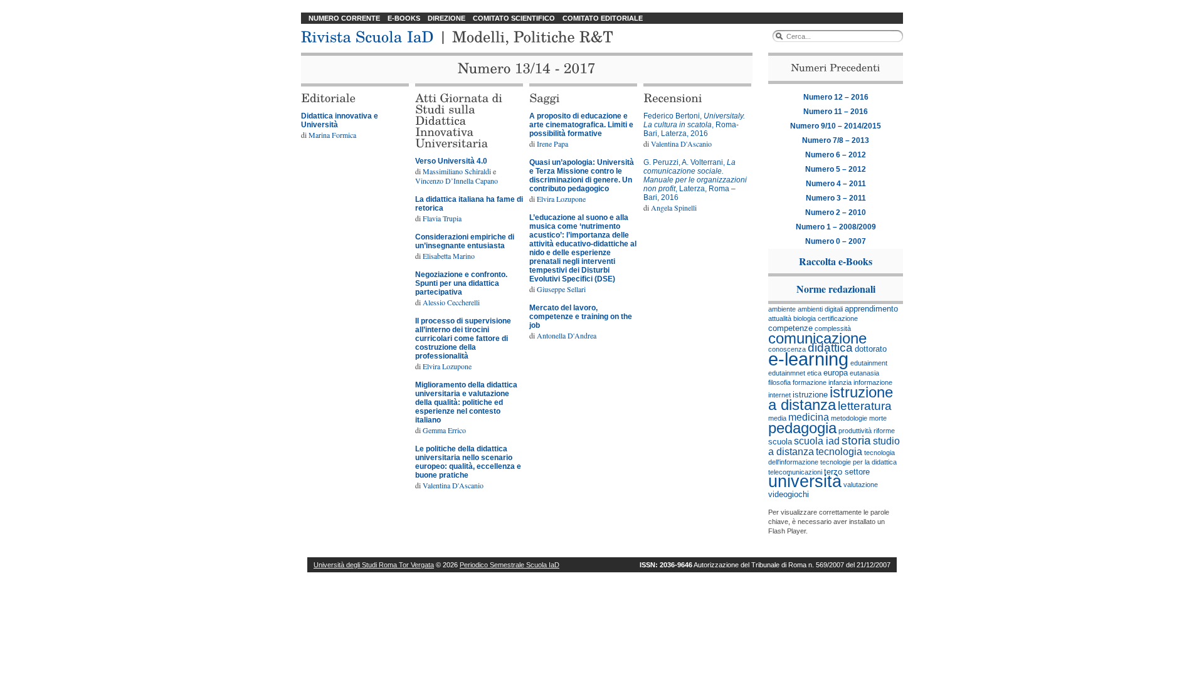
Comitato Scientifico (514, 18)
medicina (808, 417)
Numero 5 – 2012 (835, 169)
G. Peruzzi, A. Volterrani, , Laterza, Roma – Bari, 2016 (695, 180)
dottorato (871, 349)
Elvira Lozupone (447, 366)
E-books (404, 18)
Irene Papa (552, 144)
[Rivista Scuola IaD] (367, 35)
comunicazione (817, 338)
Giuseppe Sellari (561, 289)
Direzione (446, 18)
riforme (884, 430)
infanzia (840, 382)
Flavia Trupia (442, 218)
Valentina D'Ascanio (453, 485)
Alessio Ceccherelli (451, 302)
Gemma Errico (444, 430)
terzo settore (847, 471)
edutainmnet (786, 373)
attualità (779, 318)
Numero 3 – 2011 (836, 198)
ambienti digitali (820, 309)
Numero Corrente (344, 18)
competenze (790, 328)
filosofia (779, 382)
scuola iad (817, 441)
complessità (833, 328)
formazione (809, 382)
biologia (804, 318)
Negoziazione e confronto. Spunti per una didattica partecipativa (461, 283)
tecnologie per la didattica (858, 462)
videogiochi (788, 494)
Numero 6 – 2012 (835, 154)
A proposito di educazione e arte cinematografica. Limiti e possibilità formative (581, 125)
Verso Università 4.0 (451, 161)
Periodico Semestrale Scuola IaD (509, 565)
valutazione (860, 484)
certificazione (838, 318)
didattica (830, 347)
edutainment (868, 363)
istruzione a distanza (830, 398)
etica (814, 373)
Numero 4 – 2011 (836, 183)
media (777, 418)
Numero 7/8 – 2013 (835, 140)
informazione (872, 382)
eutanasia (864, 373)
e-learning (808, 359)
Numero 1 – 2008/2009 (836, 227)
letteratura (865, 405)
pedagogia (802, 427)
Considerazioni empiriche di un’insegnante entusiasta (464, 241)
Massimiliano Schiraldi (457, 171)
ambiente (782, 309)
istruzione (810, 394)
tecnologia (839, 451)
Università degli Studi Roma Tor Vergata (374, 565)
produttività (855, 430)
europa (835, 372)
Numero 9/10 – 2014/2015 (835, 126)
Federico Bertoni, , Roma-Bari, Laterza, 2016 (694, 125)
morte (878, 418)
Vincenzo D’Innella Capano (456, 181)
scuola (780, 441)
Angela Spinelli (674, 207)
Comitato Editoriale (602, 18)
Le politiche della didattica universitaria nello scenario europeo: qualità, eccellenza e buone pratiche (468, 462)
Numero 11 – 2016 (835, 111)
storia (856, 440)
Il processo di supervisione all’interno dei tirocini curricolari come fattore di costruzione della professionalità (463, 338)
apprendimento (871, 308)
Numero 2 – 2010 (835, 212)
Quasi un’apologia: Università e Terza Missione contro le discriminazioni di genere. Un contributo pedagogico (581, 175)
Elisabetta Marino (449, 256)
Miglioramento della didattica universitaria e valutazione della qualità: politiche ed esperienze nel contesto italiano (466, 402)
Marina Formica (332, 135)
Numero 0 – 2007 (835, 241)
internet (779, 395)
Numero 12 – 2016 (836, 97)
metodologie (849, 418)
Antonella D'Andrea (566, 335)
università (805, 481)
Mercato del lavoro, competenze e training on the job (580, 316)
